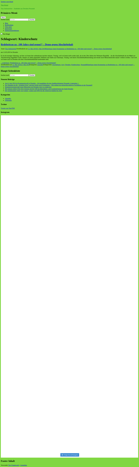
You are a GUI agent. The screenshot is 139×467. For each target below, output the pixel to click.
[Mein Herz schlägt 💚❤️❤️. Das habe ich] (17, 418)
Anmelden (23, 465)
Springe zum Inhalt (7, 2)
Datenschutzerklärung (12, 30)
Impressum (8, 29)
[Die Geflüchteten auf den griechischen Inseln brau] (121, 286)
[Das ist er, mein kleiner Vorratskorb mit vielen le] (17, 348)
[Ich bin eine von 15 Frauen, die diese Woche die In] (52, 210)
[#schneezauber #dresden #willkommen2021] (121, 168)
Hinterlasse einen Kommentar (78, 49)
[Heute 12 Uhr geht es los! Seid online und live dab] (52, 265)
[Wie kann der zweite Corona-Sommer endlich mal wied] (87, 201)
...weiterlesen (28, 63)
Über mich (8, 27)
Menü (3, 17)
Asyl (62, 65)
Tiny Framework (13, 465)
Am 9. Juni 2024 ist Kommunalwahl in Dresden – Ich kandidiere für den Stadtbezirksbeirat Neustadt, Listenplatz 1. (42, 83)
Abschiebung (56, 65)
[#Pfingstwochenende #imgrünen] (17, 256)
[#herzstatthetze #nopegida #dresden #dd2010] (52, 403)
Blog (6, 23)
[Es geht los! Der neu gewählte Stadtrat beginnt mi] (121, 426)
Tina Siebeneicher (10, 49)
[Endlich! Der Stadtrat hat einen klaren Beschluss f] (52, 340)
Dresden (68, 65)
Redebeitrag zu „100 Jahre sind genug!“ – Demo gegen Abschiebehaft (37, 44)
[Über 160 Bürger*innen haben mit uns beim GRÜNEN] (87, 359)
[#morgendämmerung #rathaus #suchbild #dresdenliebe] (121, 320)
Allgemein (8, 100)
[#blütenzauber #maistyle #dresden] (17, 117)
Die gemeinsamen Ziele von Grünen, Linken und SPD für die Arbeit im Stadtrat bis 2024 (33, 91)
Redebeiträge (9, 25)
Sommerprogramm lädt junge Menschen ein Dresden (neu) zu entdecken (28, 87)
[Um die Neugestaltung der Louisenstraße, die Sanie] (52, 128)
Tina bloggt (4, 5)
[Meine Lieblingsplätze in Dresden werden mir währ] (87, 279)
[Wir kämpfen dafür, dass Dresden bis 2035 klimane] (87, 422)
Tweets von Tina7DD (8, 108)
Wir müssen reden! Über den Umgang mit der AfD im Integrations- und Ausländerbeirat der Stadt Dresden (39, 89)
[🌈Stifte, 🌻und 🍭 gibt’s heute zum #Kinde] (17, 185)
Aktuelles (40, 65)
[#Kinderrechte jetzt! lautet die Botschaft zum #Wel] (121, 141)
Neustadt (83, 65)
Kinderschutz (75, 65)
